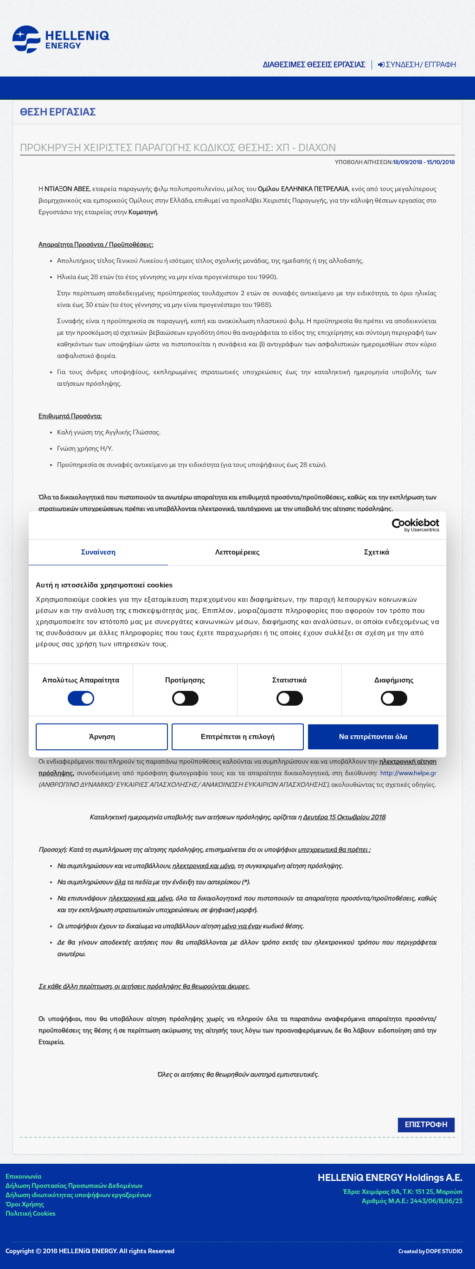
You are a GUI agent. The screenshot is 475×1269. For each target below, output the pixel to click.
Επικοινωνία (23, 1176)
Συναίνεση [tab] (98, 552)
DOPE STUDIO (444, 1251)
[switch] (185, 698)
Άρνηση (102, 736)
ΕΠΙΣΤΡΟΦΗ (426, 1124)
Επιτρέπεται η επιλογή (238, 736)
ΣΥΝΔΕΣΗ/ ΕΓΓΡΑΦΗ (420, 64)
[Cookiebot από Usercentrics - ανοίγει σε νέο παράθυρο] (398, 525)
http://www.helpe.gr (408, 773)
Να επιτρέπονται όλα (373, 736)
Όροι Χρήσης (25, 1204)
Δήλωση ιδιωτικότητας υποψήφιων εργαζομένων (78, 1195)
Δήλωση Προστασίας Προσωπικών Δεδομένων (74, 1186)
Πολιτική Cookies (31, 1214)
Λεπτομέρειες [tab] (237, 552)
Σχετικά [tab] (376, 552)
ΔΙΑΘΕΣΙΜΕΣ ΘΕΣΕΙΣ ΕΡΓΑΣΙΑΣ (314, 64)
